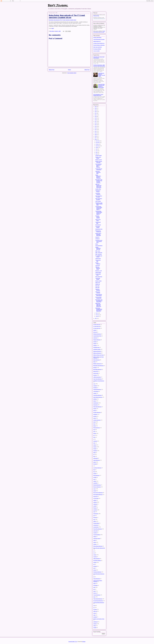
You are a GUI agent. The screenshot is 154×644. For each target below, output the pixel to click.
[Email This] (65, 31)
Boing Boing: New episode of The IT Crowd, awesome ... (98, 181)
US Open (95, 609)
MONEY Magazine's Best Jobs (98, 248)
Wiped (96, 243)
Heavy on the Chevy (98, 220)
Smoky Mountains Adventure (98, 573)
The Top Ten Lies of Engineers (98, 169)
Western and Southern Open (98, 618)
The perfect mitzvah (97, 227)
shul (94, 568)
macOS (94, 473)
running (94, 554)
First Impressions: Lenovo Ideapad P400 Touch (98, 95)
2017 (96, 121)
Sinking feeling (98, 272)
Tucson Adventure (96, 594)
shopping (95, 566)
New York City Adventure (98, 492)
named (94, 490)
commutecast (95, 391)
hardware (95, 450)
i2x (93, 454)
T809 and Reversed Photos (97, 268)
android (94, 343)
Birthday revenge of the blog (98, 162)
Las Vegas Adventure (97, 467)
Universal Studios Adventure (98, 602)
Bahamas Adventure (97, 351)
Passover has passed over (98, 231)
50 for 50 (95, 332)
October (97, 144)
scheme (94, 562)
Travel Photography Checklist (98, 39)
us (93, 607)
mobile (94, 481)
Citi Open (95, 387)
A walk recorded (98, 155)
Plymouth (95, 517)
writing (94, 625)
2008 (96, 136)
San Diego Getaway (97, 560)
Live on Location (96, 50)
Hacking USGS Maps (97, 37)
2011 (96, 131)
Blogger (83, 641)
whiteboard (95, 621)
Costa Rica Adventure (97, 395)
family (94, 421)
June (97, 150)
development (95, 402)
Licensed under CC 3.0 (72, 641)
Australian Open (96, 347)
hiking (94, 452)
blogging (95, 367)
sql (93, 576)
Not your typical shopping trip (98, 298)
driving (94, 410)
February (97, 314)
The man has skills (98, 261)
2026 (96, 106)
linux (94, 471)
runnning (95, 556)
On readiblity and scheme (98, 256)
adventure (95, 337)
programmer (95, 525)
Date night (97, 285)
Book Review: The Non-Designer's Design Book (98, 300)
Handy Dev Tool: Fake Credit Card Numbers (98, 57)
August (97, 147)
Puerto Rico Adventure (97, 528)
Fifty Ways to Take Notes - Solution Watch (98, 203)
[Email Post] (63, 31)
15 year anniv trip (96, 328)
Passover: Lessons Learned (97, 216)
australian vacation (97, 349)
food (94, 429)
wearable (95, 616)
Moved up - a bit (98, 270)
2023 (96, 111)
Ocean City (95, 496)
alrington (95, 341)
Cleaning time (98, 258)
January (97, 316)
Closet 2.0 (97, 237)
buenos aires (95, 373)
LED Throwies (98, 201)
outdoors (95, 502)
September (98, 145)
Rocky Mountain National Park (99, 548)
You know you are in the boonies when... (98, 241)
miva (94, 479)
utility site (95, 611)
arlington (95, 345)
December (98, 140)
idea (94, 456)
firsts (94, 423)
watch (53, 28)
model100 (95, 483)
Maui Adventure (96, 475)
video (94, 615)
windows (95, 623)
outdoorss (95, 504)
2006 (96, 139)
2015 (96, 124)
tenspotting (95, 585)
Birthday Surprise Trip (97, 363)
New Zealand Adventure (98, 494)
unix (94, 605)
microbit (94, 477)
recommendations (96, 534)
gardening (95, 441)
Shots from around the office (98, 172)
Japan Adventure (96, 460)
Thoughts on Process (97, 191)
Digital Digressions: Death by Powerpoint (98, 176)
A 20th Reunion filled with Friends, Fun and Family (101, 75)
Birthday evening (98, 159)
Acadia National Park (97, 335)
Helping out (97, 284)
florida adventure (96, 427)
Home (69, 69)
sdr (94, 564)
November (98, 142)
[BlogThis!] (66, 31)
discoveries (95, 404)
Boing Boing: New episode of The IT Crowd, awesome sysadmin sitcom (67, 16)
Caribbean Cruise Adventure (98, 380)
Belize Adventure (96, 359)
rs (93, 550)
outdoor (94, 500)
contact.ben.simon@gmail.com (99, 18)
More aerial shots (98, 276)
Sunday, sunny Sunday (98, 158)
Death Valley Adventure (97, 397)
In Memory (97, 238)
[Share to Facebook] (69, 31)
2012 (96, 129)
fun (94, 435)
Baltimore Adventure (97, 353)
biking (94, 361)
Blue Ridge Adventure (97, 369)
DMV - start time (98, 254)
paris (94, 511)
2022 (96, 113)
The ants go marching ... (98, 194)
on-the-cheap (95, 498)
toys (94, 589)
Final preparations (98, 245)
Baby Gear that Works (97, 47)
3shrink (94, 330)
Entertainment (98, 224)
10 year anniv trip (96, 324)
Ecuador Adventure (97, 412)
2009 (96, 134)
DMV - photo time (98, 252)
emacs (94, 418)
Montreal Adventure (97, 484)
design (94, 400)
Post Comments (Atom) (71, 72)
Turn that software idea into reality (99, 31)
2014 (96, 126)
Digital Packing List (97, 41)
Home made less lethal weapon (98, 295)
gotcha (94, 444)
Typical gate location (97, 279)
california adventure (97, 377)
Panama (95, 507)
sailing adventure (96, 558)
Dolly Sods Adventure (97, 406)
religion (94, 536)
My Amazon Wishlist (97, 48)
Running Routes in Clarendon (99, 45)
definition (95, 399)
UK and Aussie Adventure (98, 600)
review (94, 542)
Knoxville (95, 463)
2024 (96, 109)
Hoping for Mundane (97, 290)
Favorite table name (98, 274)
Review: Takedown (97, 263)
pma (94, 519)
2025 (96, 108)
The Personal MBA (98, 223)
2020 (96, 116)
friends (94, 433)
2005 (96, 318)
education (95, 414)
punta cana (95, 530)
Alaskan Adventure (96, 339)
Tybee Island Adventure (97, 598)
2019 (96, 118)
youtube (94, 627)
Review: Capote (98, 280)
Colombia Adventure (97, 389)
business (95, 375)
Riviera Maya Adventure (97, 546)
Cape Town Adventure (97, 378)
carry (94, 383)
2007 (96, 137)
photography (95, 513)
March (97, 313)
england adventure (97, 420)
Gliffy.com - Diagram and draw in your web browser (98, 186)
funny (94, 437)
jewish (94, 462)
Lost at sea (97, 265)
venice (94, 613)
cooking (94, 393)
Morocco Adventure (97, 486)
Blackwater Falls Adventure (98, 365)
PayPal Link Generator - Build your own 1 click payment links (99, 65)
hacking (94, 446)
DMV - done (97, 250)
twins (94, 596)
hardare (94, 448)
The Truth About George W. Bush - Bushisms (98, 166)
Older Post (87, 69)
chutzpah (95, 385)
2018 (96, 119)
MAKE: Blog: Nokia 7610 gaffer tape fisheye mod (98, 305)
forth (94, 431)
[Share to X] (68, 31)
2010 (96, 132)
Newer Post (51, 69)
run (94, 552)
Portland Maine (96, 523)
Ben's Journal (58, 5)
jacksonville (95, 458)
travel (94, 591)
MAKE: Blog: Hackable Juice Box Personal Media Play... (98, 310)
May (97, 152)
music (94, 488)
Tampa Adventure (96, 578)
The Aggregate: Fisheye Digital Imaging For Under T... (98, 208)
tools (94, 587)
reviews (94, 544)
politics (94, 521)
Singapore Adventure (97, 571)
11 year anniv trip (96, 326)
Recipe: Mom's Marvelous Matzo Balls (98, 234)
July (96, 149)
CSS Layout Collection (97, 292)
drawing (94, 408)
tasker (94, 583)
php (94, 515)
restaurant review (96, 538)
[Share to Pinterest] (70, 31)
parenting (95, 509)
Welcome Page (96, 15)
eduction (95, 416)
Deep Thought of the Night (98, 196)
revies (94, 540)
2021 (96, 114)
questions (95, 532)
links (94, 469)
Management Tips (98, 229)
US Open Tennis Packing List (98, 43)
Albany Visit (97, 282)
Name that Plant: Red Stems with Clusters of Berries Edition (101, 86)
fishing (94, 425)
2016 (96, 123)
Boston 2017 (95, 371)
